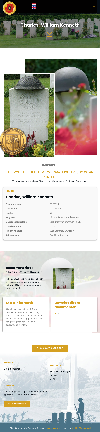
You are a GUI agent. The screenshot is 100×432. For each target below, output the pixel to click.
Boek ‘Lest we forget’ (60, 371)
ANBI (52, 379)
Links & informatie (12, 369)
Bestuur (53, 375)
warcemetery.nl (53, 428)
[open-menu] (92, 6)
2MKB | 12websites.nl (81, 428)
